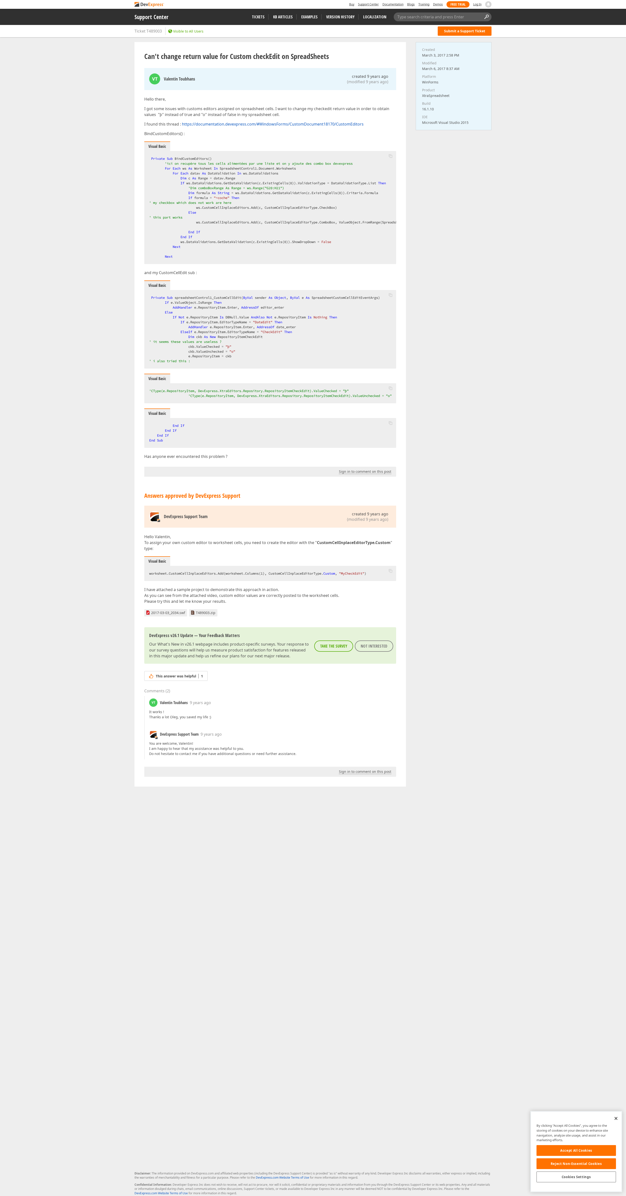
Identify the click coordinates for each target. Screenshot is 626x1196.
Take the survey (333, 646)
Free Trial (458, 4)
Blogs (411, 4)
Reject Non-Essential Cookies (576, 1163)
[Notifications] (488, 4)
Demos (438, 4)
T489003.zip (205, 612)
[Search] (486, 16)
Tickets (258, 17)
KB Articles (283, 17)
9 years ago (200, 702)
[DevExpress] (149, 4)
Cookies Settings (576, 1177)
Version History (340, 17)
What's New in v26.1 (175, 644)
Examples (309, 17)
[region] (576, 1151)
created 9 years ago (370, 76)
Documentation (392, 4)
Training (423, 4)
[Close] (616, 1118)
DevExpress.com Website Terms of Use (282, 1177)
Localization (374, 17)
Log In (477, 4)
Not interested (374, 646)
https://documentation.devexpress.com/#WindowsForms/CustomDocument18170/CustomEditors (273, 124)
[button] (390, 156)
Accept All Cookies (576, 1150)
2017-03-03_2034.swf (168, 612)
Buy (351, 4)
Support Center (368, 4)
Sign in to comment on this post (365, 471)
